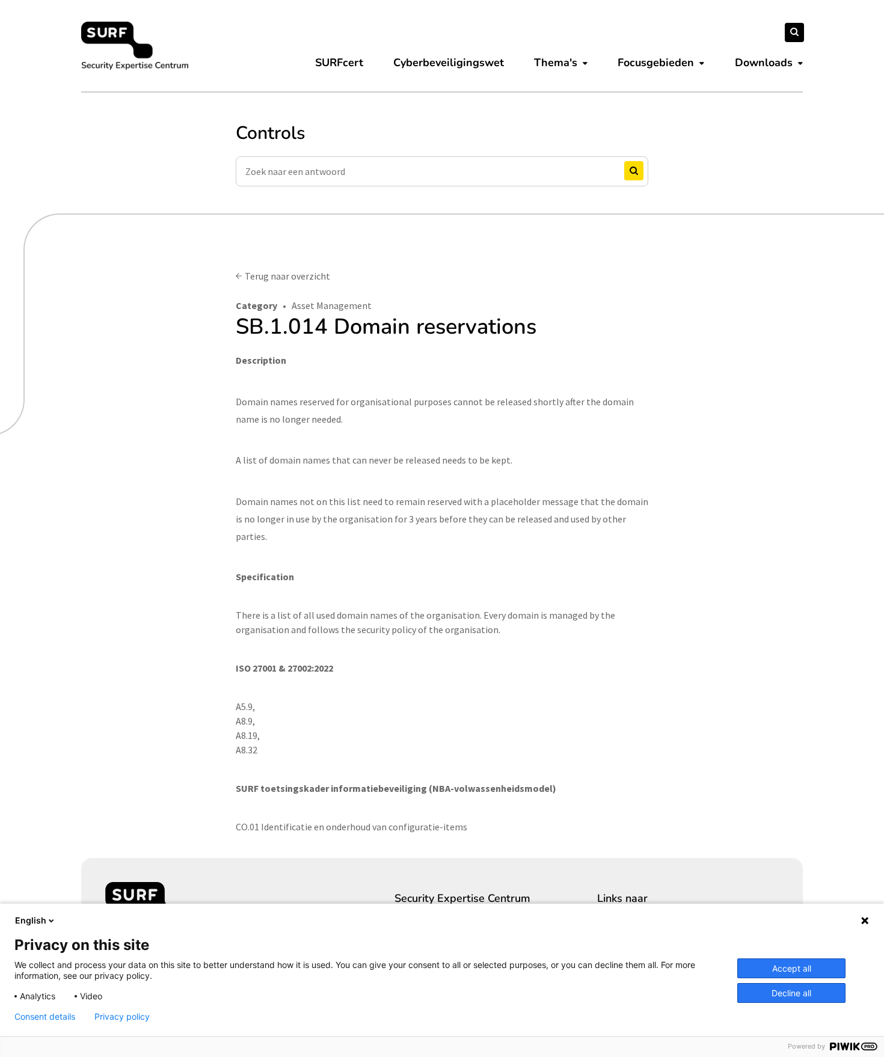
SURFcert (339, 62)
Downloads (764, 62)
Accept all (791, 968)
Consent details (44, 1017)
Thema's (555, 62)
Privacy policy (122, 1017)
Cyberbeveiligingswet (448, 62)
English (30, 920)
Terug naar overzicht (287, 276)
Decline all (791, 993)
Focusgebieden (656, 62)
